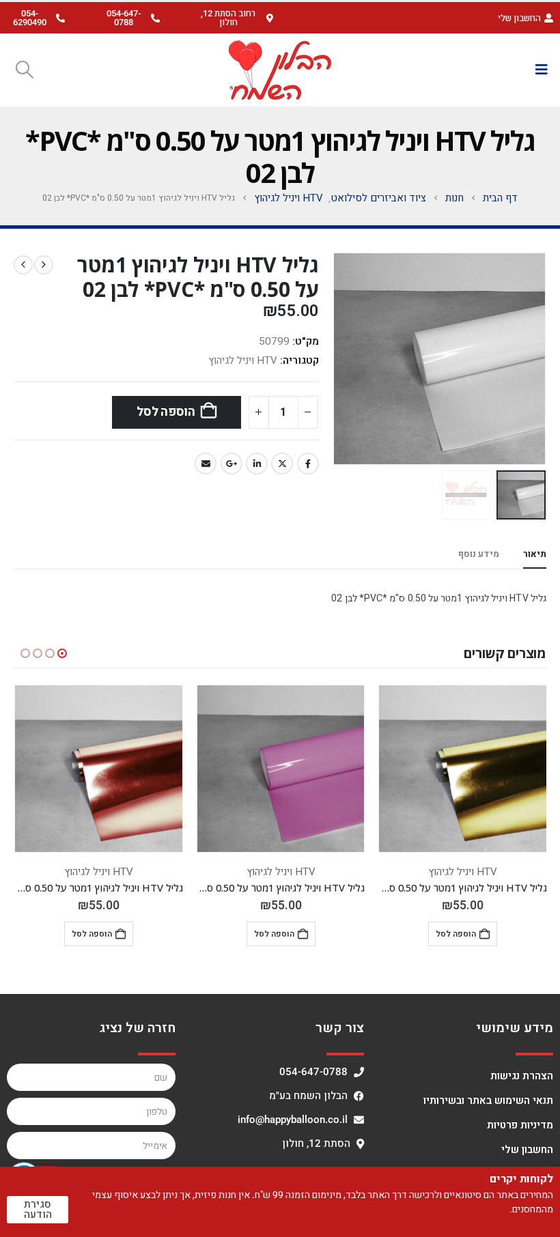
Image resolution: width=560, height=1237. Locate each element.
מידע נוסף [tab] (478, 554)
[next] (23, 264)
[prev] (43, 264)
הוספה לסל (166, 412)
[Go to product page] (462, 769)
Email (205, 463)
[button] (233, 17)
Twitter (282, 463)
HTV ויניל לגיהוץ (242, 360)
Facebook (308, 463)
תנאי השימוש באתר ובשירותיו (488, 1100)
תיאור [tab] (534, 554)
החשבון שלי (527, 1149)
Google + (231, 463)
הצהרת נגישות (521, 1076)
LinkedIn (257, 463)
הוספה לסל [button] (456, 934)
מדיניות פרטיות (520, 1125)
